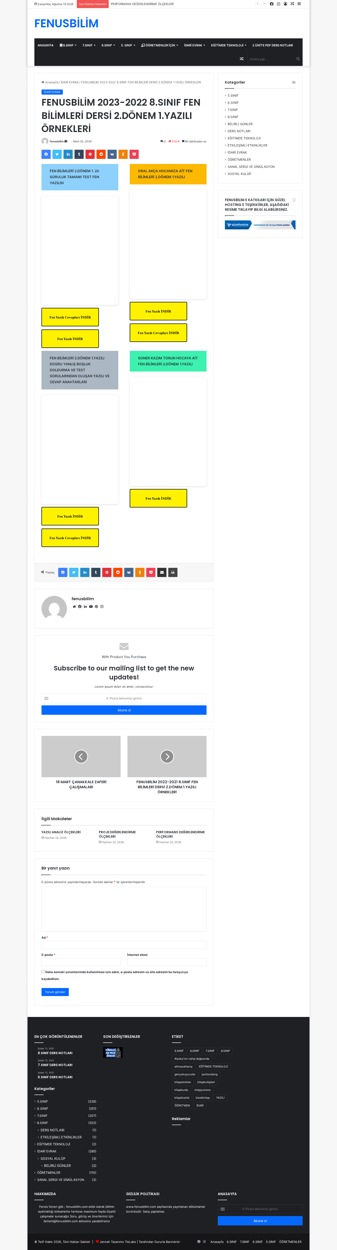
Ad (44, 937)
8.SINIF (68, 45)
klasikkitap (203, 1097)
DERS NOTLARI (239, 131)
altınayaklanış (183, 1066)
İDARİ (200, 1105)
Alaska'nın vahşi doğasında (191, 1058)
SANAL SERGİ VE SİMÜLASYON (251, 167)
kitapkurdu (181, 1090)
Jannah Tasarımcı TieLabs (118, 1242)
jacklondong (210, 1074)
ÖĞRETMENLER (239, 159)
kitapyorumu (203, 1090)
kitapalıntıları (182, 1082)
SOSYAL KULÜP (239, 174)
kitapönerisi (181, 1097)
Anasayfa (51, 82)
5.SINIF (233, 95)
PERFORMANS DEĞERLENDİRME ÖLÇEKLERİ (142, 4)
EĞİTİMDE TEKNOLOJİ (227, 45)
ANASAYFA (45, 45)
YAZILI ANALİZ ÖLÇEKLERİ (61, 832)
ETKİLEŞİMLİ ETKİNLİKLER (247, 145)
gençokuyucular (184, 1074)
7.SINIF (88, 45)
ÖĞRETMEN (182, 1105)
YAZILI (220, 1097)
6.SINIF (107, 45)
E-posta (48, 955)
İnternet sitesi (137, 955)
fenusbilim (57, 141)
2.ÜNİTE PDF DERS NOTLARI (272, 45)
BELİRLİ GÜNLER (240, 124)
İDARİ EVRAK (193, 45)
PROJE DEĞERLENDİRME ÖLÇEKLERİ (117, 834)
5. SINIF (126, 45)
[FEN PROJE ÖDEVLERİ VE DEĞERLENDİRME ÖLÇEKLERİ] (113, 1052)
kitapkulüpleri (206, 1082)
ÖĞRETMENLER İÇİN (160, 45)
